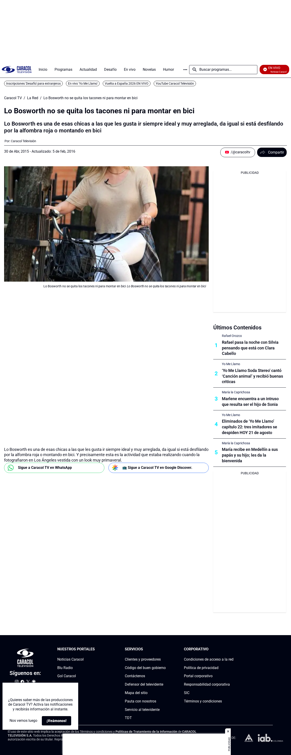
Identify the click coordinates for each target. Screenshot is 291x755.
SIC (186, 693)
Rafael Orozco (232, 336)
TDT (128, 718)
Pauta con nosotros (140, 701)
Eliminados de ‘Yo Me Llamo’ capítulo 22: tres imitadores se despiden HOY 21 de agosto (249, 427)
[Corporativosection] (232, 649)
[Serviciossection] (164, 649)
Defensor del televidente (144, 684)
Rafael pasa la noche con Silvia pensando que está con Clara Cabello (250, 348)
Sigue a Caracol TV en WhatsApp (45, 467)
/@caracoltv (240, 152)
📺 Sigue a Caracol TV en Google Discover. (157, 467)
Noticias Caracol (70, 659)
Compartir (276, 152)
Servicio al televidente (142, 709)
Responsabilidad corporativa (207, 684)
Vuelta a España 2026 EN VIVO (126, 83)
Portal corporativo (198, 676)
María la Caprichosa (236, 392)
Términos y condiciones (203, 701)
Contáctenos (135, 676)
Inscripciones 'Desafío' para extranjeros (33, 83)
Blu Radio (65, 668)
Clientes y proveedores (143, 659)
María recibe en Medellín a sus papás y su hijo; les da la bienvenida (250, 455)
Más (185, 70)
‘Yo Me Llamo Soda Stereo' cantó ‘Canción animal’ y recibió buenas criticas (252, 376)
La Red (32, 98)
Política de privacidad (201, 668)
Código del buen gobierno (145, 668)
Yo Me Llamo (231, 364)
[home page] (16, 69)
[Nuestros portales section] (96, 649)
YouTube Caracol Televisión (175, 83)
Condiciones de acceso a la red (208, 659)
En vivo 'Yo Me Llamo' (83, 83)
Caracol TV (13, 98)
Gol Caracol (66, 676)
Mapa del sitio (136, 693)
